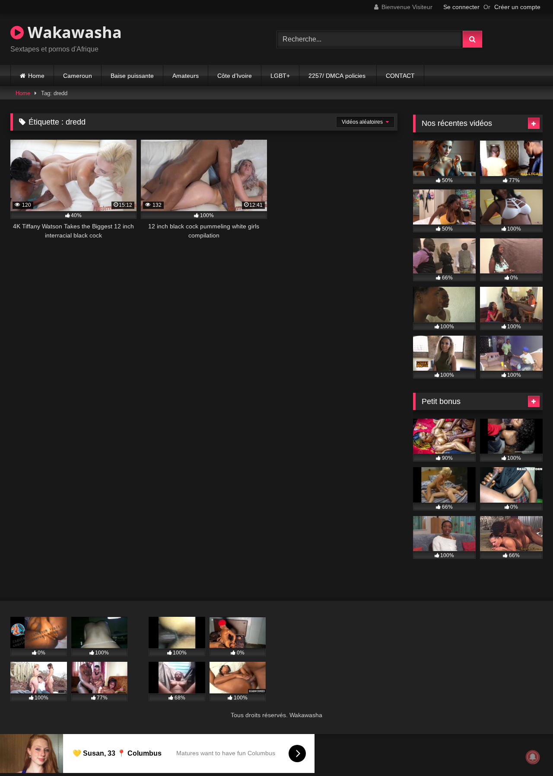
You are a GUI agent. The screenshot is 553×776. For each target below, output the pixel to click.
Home (36, 75)
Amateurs (185, 75)
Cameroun (77, 75)
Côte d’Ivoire (234, 75)
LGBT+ (280, 75)
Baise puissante (132, 75)
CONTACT (400, 75)
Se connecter (461, 6)
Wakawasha (73, 32)
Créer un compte (517, 6)
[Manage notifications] (533, 757)
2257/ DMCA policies (337, 75)
